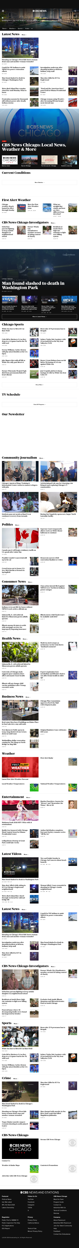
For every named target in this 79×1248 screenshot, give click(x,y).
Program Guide (59, 1202)
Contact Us (57, 1205)
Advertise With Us (60, 1207)
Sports (20, 28)
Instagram (31, 1205)
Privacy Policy (32, 1220)
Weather (12, 28)
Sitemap (56, 1213)
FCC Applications (8, 1225)
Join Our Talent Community (63, 1225)
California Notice (33, 1223)
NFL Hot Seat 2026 (8, 1205)
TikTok (30, 1207)
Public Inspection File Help (11, 1223)
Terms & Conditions (60, 1210)
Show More (39, 385)
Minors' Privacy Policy (35, 1231)
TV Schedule (11, 394)
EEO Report (6, 1228)
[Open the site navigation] (14, 11)
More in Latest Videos (39, 316)
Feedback (57, 1231)
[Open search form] (75, 11)
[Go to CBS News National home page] (39, 11)
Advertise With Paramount (62, 1223)
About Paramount (59, 1220)
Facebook (31, 1202)
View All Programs (39, 404)
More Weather (39, 182)
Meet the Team (59, 1199)
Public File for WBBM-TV (10, 1220)
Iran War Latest (7, 1202)
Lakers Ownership (8, 1207)
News (4, 28)
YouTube (31, 1199)
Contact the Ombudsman (62, 1234)
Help (55, 1228)
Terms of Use (32, 1228)
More (24, 35)
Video (27, 28)
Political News (6, 1199)
